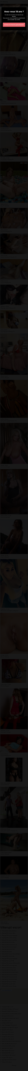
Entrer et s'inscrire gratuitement (14, 24)
